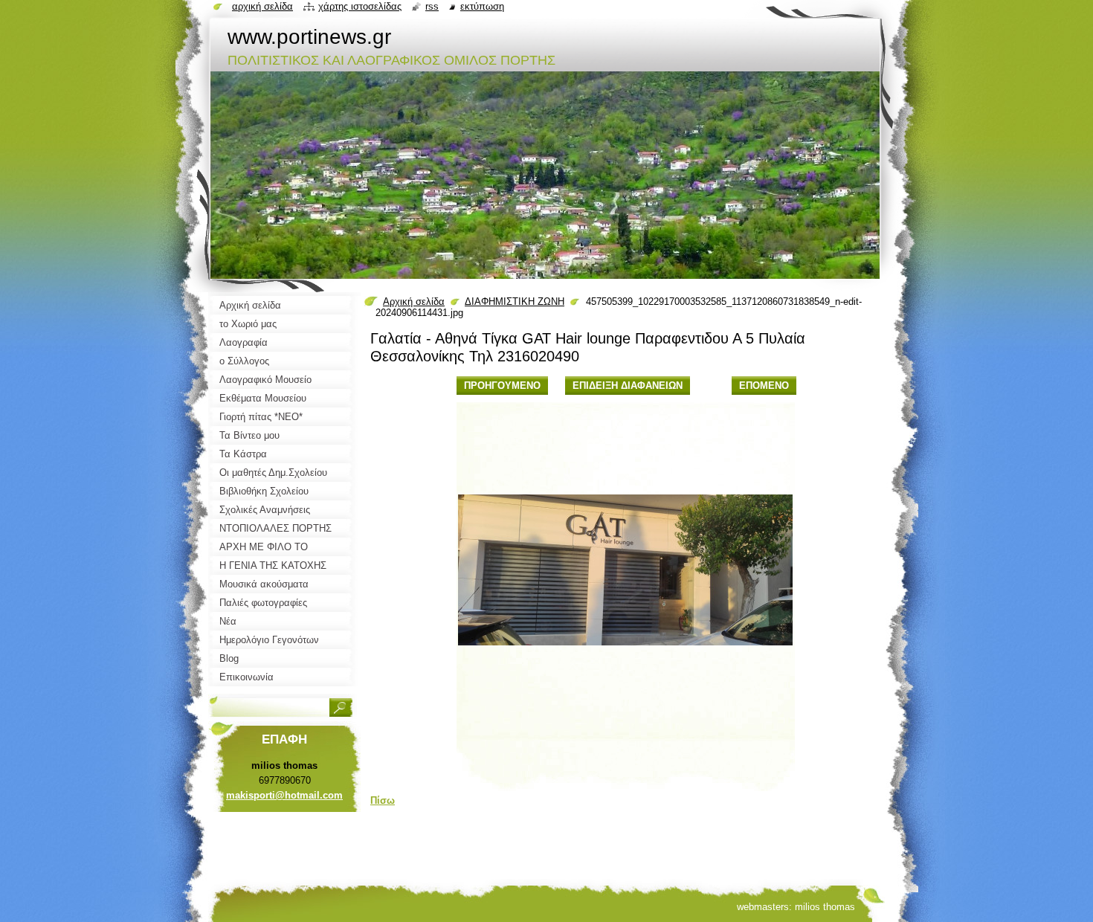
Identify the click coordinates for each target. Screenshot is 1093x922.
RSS (432, 6)
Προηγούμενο (502, 385)
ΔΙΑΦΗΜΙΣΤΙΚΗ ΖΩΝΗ (514, 301)
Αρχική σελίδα (414, 301)
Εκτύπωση (482, 6)
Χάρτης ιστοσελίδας (360, 6)
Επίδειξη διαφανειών (628, 385)
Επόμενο (764, 385)
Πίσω (382, 800)
